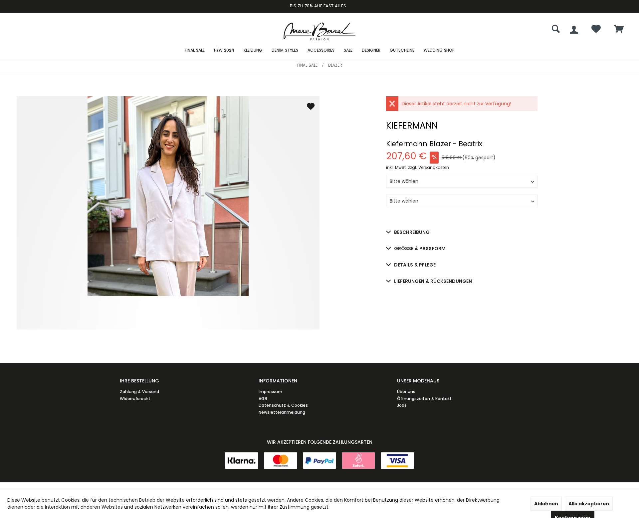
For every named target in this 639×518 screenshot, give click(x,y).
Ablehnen (546, 503)
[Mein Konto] (574, 29)
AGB (263, 398)
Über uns (406, 391)
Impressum (270, 391)
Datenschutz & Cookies (283, 405)
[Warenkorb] (619, 29)
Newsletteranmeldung (282, 412)
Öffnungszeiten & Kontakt (424, 398)
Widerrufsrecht (135, 398)
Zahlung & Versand (139, 391)
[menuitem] (619, 29)
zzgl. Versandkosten (428, 167)
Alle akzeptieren (588, 503)
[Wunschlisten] (596, 30)
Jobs (402, 405)
